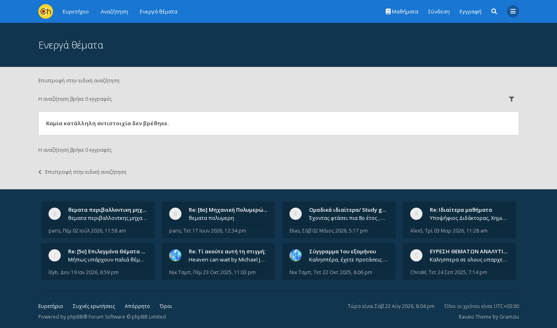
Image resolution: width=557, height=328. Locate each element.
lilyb (53, 272)
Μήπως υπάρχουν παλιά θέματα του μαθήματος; (107, 259)
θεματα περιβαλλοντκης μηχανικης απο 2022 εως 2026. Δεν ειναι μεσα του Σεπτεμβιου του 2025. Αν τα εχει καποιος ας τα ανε (107, 218)
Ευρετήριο (50, 306)
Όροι (166, 306)
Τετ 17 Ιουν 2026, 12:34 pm (214, 230)
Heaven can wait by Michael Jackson (228, 259)
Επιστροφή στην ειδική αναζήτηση (78, 80)
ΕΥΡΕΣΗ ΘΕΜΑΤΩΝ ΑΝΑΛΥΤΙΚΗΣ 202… (479, 251)
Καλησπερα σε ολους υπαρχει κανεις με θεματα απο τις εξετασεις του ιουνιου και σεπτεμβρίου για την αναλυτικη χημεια (469, 259)
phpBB (75, 316)
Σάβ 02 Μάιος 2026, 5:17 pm (335, 230)
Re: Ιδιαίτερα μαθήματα (461, 209)
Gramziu (509, 316)
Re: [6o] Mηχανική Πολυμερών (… (231, 209)
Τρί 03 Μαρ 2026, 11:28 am (456, 230)
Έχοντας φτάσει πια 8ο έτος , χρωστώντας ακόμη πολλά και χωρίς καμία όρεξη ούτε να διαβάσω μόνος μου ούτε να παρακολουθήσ (348, 218)
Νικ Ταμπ (180, 272)
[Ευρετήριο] (45, 11)
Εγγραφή (471, 11)
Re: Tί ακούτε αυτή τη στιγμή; (227, 251)
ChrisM (418, 272)
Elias (295, 230)
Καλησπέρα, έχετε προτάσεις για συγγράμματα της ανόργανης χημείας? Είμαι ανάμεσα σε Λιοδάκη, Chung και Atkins (348, 259)
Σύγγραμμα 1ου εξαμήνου (342, 251)
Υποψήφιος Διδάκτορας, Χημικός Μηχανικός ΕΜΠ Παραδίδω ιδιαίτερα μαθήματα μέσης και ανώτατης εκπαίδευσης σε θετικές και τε (469, 218)
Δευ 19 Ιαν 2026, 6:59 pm (89, 272)
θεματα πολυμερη (211, 218)
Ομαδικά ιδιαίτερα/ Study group (351, 209)
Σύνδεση (439, 11)
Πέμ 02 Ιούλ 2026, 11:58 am (94, 230)
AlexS (416, 230)
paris (54, 230)
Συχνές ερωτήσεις (94, 306)
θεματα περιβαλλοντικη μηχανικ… (113, 209)
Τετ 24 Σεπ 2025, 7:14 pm (458, 272)
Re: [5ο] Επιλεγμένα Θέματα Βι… (109, 251)
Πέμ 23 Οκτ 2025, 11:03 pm (224, 272)
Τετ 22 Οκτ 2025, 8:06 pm (343, 272)
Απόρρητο (137, 306)
